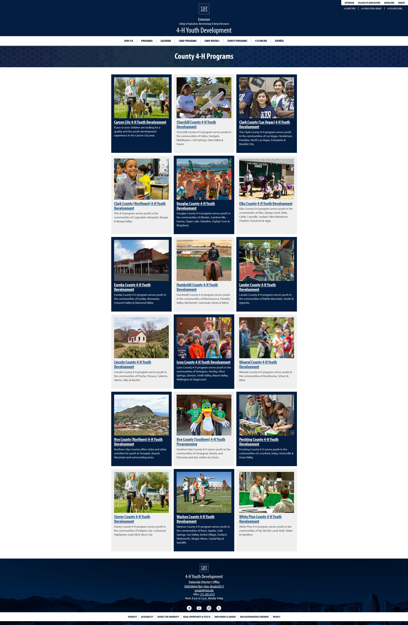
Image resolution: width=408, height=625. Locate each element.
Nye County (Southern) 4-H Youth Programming (201, 441)
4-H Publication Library (371, 8)
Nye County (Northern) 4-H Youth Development (138, 441)
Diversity (132, 616)
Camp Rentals (211, 41)
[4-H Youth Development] (204, 568)
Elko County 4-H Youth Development (265, 203)
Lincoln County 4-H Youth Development (132, 364)
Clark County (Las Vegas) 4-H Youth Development (264, 124)
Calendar (165, 41)
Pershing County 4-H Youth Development (258, 441)
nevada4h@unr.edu (204, 590)
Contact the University (168, 616)
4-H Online (261, 41)
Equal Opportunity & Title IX (196, 616)
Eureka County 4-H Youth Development (132, 287)
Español (279, 41)
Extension (349, 2)
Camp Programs (188, 41)
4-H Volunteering (394, 8)
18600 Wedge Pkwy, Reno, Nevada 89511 (204, 586)
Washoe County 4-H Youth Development (195, 519)
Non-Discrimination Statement (254, 616)
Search (401, 2)
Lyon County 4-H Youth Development (203, 362)
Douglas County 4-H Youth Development (196, 206)
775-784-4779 (207, 594)
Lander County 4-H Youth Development (257, 287)
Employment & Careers (225, 616)
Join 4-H (128, 41)
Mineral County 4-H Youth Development (258, 364)
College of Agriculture (369, 2)
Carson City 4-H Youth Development (140, 122)
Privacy (276, 616)
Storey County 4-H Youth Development (132, 519)
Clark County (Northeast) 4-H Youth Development (140, 206)
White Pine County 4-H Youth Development (260, 519)
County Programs (237, 41)
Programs (147, 41)
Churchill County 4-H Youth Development (196, 124)
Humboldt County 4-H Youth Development (197, 287)
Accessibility (147, 616)
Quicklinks (389, 2)
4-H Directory (350, 8)
